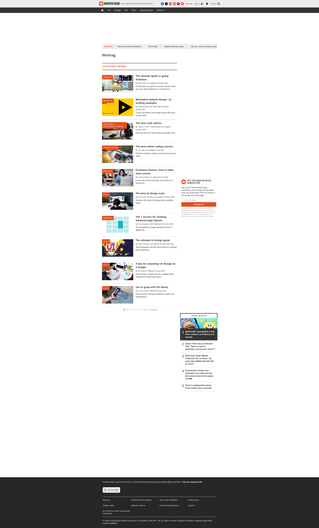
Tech (133, 10)
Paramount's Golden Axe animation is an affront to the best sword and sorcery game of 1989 (199, 374)
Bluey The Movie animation (129, 46)
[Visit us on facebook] (162, 3)
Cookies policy (108, 505)
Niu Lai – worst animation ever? (204, 46)
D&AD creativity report (174, 46)
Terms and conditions (169, 500)
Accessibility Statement (169, 505)
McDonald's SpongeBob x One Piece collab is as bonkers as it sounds (199, 334)
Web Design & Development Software (113, 125)
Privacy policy (193, 500)
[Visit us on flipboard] (182, 3)
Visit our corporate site (192, 482)
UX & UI (106, 194)
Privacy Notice (207, 211)
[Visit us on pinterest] (178, 3)
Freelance (107, 77)
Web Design (108, 100)
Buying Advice (146, 10)
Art (109, 10)
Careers (191, 505)
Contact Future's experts (141, 500)
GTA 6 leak (152, 46)
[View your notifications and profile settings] (206, 3)
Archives (153, 310)
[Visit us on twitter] (166, 3)
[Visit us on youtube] (174, 3)
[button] (215, 3)
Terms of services (205, 209)
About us (106, 500)
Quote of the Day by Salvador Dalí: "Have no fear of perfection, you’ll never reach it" (200, 346)
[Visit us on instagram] (170, 3)
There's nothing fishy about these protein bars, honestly (198, 386)
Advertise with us (138, 505)
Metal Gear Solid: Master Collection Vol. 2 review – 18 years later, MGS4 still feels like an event (199, 360)
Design (117, 10)
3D (126, 10)
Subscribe (189, 4)
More (159, 10)
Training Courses (110, 147)
